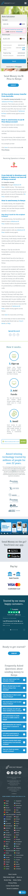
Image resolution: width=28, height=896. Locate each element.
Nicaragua (18, 844)
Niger (7, 846)
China (7, 812)
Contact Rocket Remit (12, 886)
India (17, 825)
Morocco (8, 841)
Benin (7, 803)
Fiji (6, 821)
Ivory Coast (18, 828)
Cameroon (8, 810)
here (6, 147)
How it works (12, 874)
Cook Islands (8, 816)
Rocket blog (7, 880)
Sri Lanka (8, 859)
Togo (17, 862)
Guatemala (8, 823)
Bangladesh (18, 801)
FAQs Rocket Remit (9, 877)
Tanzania (18, 859)
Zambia (7, 868)
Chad (17, 810)
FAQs (8, 323)
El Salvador (8, 819)
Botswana (18, 803)
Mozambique (19, 841)
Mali (17, 837)
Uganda (17, 864)
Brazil (7, 805)
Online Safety (17, 880)
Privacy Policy (12, 883)
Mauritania (8, 839)
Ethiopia (18, 819)
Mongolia (18, 839)
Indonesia (8, 828)
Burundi (7, 807)
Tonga (7, 864)
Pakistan (8, 848)
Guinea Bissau (9, 825)
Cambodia (18, 807)
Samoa (7, 853)
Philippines (18, 848)
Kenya (7, 830)
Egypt (17, 816)
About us (19, 877)
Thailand (7, 862)
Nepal (7, 844)
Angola (7, 801)
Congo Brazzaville (10, 814)
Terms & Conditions (13, 888)
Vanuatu (7, 866)
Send (14, 61)
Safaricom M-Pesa (7, 101)
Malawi (17, 834)
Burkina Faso (19, 805)
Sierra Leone (8, 855)
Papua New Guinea (10, 850)
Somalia (7, 857)
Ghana (17, 821)
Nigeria (17, 846)
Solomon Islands (19, 855)
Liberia (17, 832)
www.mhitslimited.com (14, 793)
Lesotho (7, 832)
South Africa (19, 857)
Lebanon (18, 830)
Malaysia (8, 837)
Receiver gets (6, 34)
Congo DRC (18, 814)
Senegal (18, 853)
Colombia (18, 812)
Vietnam (18, 866)
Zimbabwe (18, 868)
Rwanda (18, 850)
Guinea (17, 823)
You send (4, 20)
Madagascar (8, 834)
